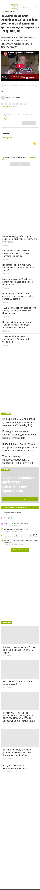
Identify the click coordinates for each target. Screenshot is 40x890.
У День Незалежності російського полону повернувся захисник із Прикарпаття (19, 310)
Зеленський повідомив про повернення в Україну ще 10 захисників (16, 339)
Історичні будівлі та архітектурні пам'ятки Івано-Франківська (18, 484)
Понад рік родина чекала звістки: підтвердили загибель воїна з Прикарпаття (19, 434)
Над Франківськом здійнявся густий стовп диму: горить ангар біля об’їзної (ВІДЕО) (18, 422)
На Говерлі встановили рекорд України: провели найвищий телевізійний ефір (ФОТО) (17, 325)
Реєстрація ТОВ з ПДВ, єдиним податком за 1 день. (18, 683)
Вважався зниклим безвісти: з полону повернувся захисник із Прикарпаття (17, 282)
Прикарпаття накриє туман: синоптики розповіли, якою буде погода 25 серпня (18, 296)
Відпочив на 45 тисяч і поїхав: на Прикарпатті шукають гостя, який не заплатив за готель (19, 447)
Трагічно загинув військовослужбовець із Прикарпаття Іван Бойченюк (18, 459)
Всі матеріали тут (20, 499)
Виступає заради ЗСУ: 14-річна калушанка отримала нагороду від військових (19, 239)
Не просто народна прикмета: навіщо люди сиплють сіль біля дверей (18, 268)
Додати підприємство (20, 550)
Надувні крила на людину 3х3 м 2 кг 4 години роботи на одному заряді (20, 650)
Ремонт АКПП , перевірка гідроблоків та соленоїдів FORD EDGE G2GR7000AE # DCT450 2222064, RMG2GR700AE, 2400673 (19, 716)
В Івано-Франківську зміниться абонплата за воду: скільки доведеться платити (17, 253)
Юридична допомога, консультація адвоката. (15, 767)
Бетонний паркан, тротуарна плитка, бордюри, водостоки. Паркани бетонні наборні (17, 752)
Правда (3, 92)
